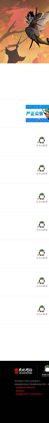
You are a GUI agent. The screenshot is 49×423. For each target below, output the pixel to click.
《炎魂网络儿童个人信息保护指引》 (29, 394)
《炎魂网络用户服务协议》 (25, 387)
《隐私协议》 (20, 390)
